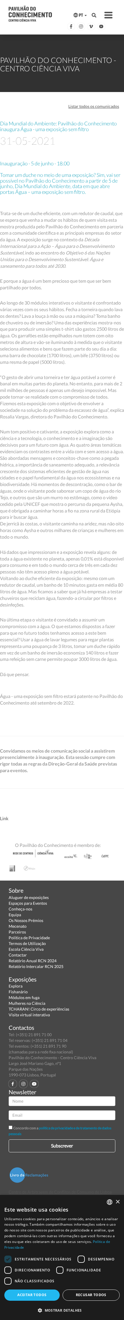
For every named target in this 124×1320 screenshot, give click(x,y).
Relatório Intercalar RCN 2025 (36, 966)
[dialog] (62, 1257)
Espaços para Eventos (28, 903)
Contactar (18, 954)
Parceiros (17, 931)
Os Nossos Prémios (26, 920)
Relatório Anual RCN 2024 (33, 960)
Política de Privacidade (29, 937)
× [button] (117, 1202)
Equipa (15, 914)
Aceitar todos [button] (31, 1294)
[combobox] (109, 1202)
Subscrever (62, 1145)
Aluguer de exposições (29, 897)
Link (4, 818)
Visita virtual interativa (29, 1014)
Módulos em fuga (24, 997)
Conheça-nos (20, 908)
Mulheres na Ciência (27, 1003)
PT (81, 15)
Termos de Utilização (27, 943)
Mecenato (18, 926)
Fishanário (18, 991)
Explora (15, 986)
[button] (62, 1310)
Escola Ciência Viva (26, 949)
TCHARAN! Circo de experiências (39, 1009)
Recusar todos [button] (91, 1294)
